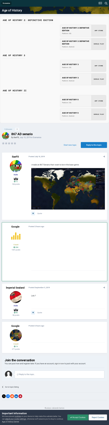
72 (16, 181)
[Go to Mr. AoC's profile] (16, 236)
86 (16, 313)
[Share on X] (4, 396)
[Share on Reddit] (12, 396)
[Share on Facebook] (8, 396)
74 (16, 346)
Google (15, 226)
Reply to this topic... (27, 374)
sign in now (59, 363)
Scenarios (37, 137)
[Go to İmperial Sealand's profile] (16, 297)
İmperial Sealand (15, 287)
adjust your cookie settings (15, 419)
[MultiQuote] (33, 213)
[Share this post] (104, 157)
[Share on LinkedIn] (16, 396)
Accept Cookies (78, 417)
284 (16, 247)
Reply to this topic (94, 145)
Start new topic (70, 145)
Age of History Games (10, 422)
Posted (37, 157)
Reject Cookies (97, 417)
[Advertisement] (62, 252)
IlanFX (16, 137)
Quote (39, 213)
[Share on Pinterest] (20, 396)
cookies (18, 416)
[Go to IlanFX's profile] (5, 135)
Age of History (12, 10)
